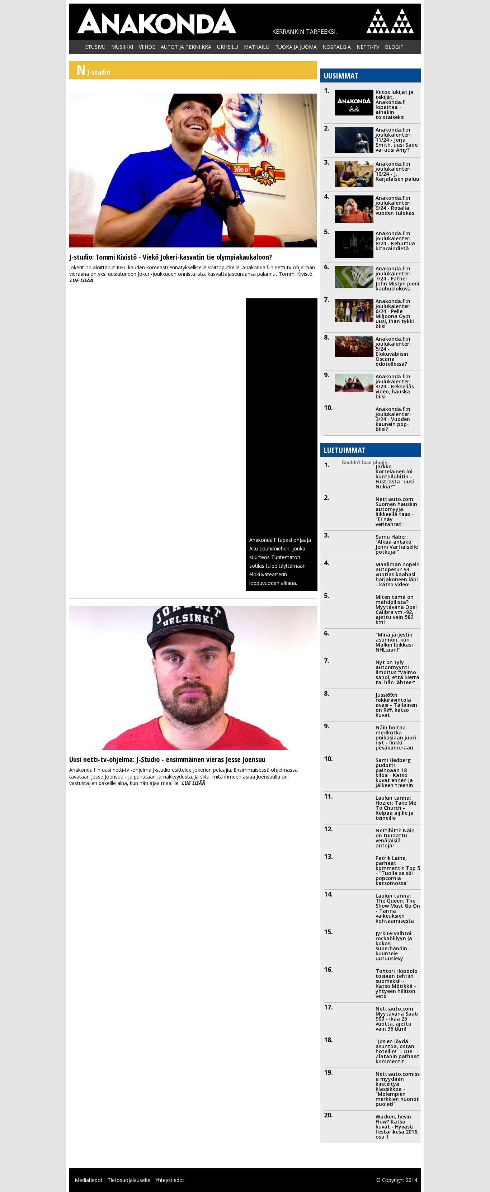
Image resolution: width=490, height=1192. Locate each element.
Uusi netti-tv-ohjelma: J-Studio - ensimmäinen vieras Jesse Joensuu (167, 759)
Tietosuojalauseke (129, 1180)
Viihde (147, 46)
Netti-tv (368, 46)
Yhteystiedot (169, 1180)
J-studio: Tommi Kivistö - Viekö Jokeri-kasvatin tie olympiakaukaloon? (170, 257)
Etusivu (95, 46)
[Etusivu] (156, 22)
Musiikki (122, 46)
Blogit (394, 46)
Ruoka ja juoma (296, 46)
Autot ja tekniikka (186, 46)
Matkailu (256, 46)
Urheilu (227, 46)
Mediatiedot (89, 1180)
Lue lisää (81, 280)
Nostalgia (336, 46)
